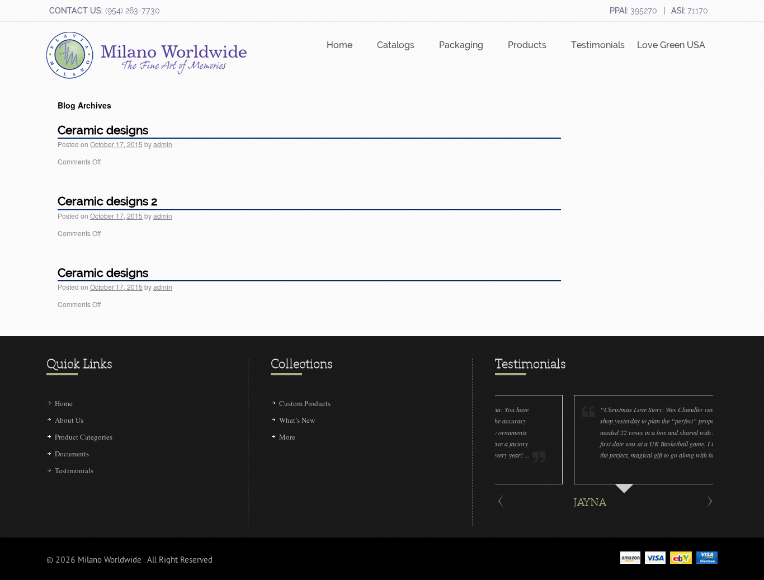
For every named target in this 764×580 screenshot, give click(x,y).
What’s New (297, 420)
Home (339, 45)
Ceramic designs (103, 130)
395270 (633, 10)
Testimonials (598, 45)
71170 (689, 10)
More (287, 437)
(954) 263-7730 (104, 10)
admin (162, 144)
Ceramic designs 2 (107, 201)
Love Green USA (671, 45)
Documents (72, 454)
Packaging (461, 45)
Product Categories (83, 437)
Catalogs (395, 45)
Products (527, 45)
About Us (69, 420)
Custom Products (305, 403)
